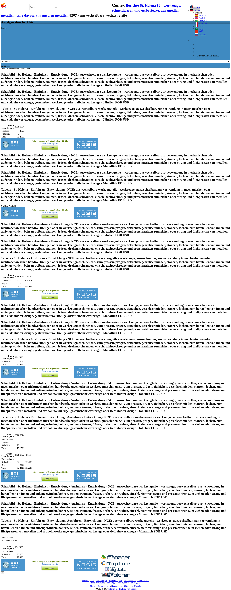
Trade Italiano (143, 580)
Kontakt (137, 586)
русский (202, 34)
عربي (201, 29)
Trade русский (122, 583)
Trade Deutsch (130, 580)
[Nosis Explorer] (115, 577)
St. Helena (148, 5)
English (201, 18)
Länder (4, 28)
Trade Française (115, 580)
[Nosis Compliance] (115, 565)
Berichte (132, 5)
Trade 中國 (110, 583)
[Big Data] (115, 571)
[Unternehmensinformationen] (115, 559)
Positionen (5, 66)
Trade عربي (136, 583)
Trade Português (97, 583)
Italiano (201, 26)
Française (202, 23)
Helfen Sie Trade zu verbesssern (122, 589)
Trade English (101, 580)
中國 (200, 31)
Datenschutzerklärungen (122, 586)
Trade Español (88, 580)
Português (202, 21)
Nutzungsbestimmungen (100, 586)
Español (202, 15)
